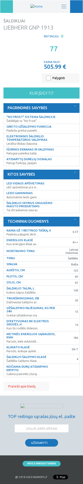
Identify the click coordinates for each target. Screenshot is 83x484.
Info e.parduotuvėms (41, 463)
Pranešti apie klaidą (22, 386)
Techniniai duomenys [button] (28, 221)
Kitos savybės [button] (21, 174)
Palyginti (59, 78)
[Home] (36, 6)
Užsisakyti (39, 442)
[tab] (41, 108)
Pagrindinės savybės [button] (27, 108)
